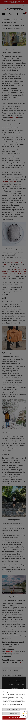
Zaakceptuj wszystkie (14, 717)
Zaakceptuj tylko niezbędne (14, 709)
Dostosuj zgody (14, 713)
